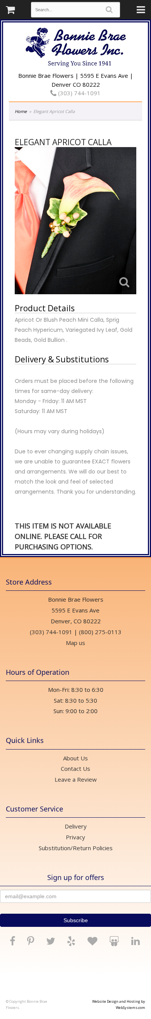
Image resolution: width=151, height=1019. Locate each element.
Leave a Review (76, 779)
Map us (75, 643)
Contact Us (75, 768)
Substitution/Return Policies (76, 848)
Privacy (75, 837)
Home (21, 111)
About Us (75, 758)
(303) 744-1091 (79, 93)
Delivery (76, 826)
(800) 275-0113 (100, 632)
